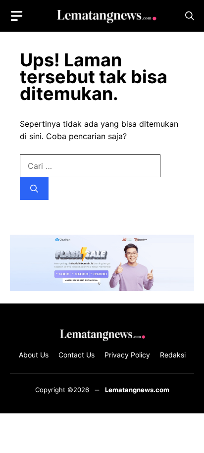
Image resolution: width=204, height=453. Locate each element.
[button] (189, 16)
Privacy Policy (127, 355)
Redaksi (173, 355)
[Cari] (34, 188)
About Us (34, 355)
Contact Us (76, 355)
